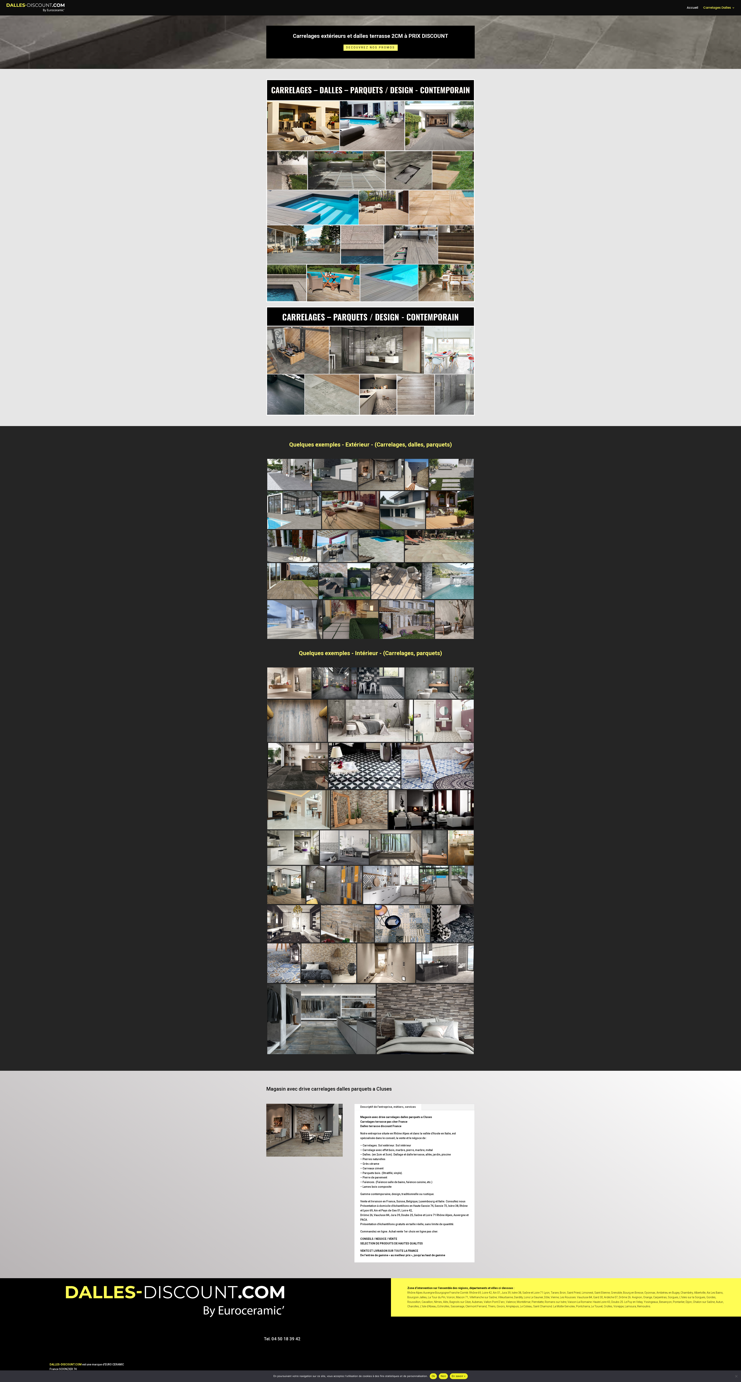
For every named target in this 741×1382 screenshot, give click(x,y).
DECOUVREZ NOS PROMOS (370, 47)
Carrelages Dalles (717, 8)
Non (443, 1376)
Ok (433, 1376)
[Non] (736, 1376)
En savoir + (459, 1376)
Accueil (692, 8)
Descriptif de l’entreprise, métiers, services (388, 1106)
